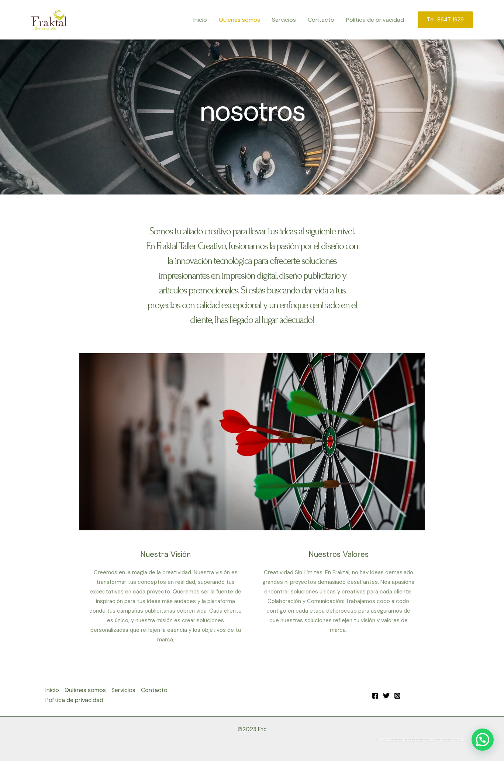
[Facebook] (375, 695)
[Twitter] (386, 695)
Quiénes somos (239, 20)
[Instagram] (397, 695)
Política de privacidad (375, 20)
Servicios (284, 20)
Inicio (200, 20)
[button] (445, 19)
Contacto (321, 20)
